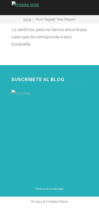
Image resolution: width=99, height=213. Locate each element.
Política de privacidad (49, 189)
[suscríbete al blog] (49, 116)
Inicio (27, 19)
